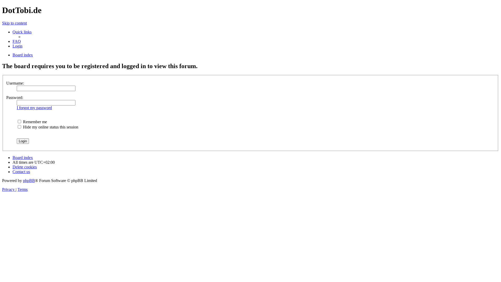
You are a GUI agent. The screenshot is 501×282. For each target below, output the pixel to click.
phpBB (29, 180)
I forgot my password (34, 107)
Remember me (34, 122)
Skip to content (14, 23)
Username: (15, 83)
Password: (14, 97)
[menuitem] (17, 41)
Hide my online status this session (50, 127)
